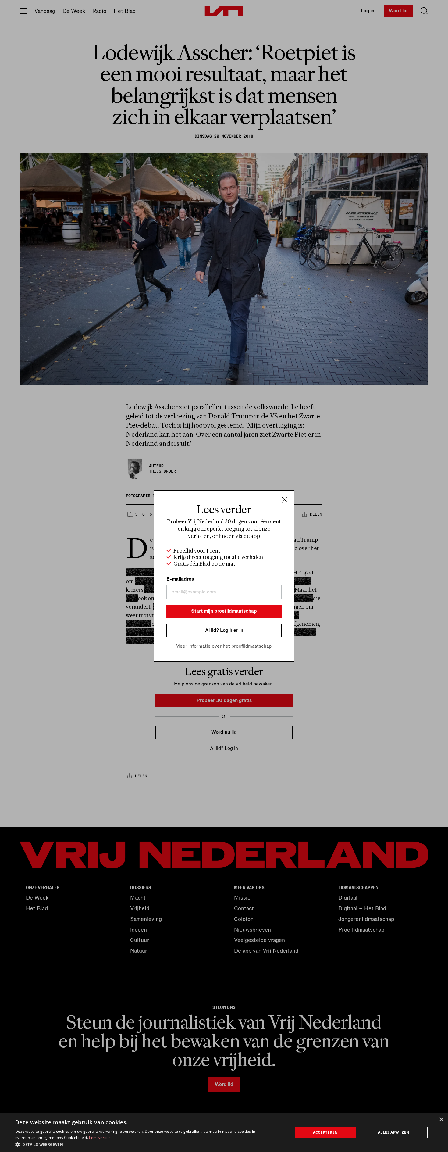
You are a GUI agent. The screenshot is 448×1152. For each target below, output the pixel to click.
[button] (150, 1144)
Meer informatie (193, 646)
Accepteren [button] (325, 1132)
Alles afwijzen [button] (394, 1132)
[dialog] (224, 1132)
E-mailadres (180, 579)
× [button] (441, 1119)
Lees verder (99, 1137)
